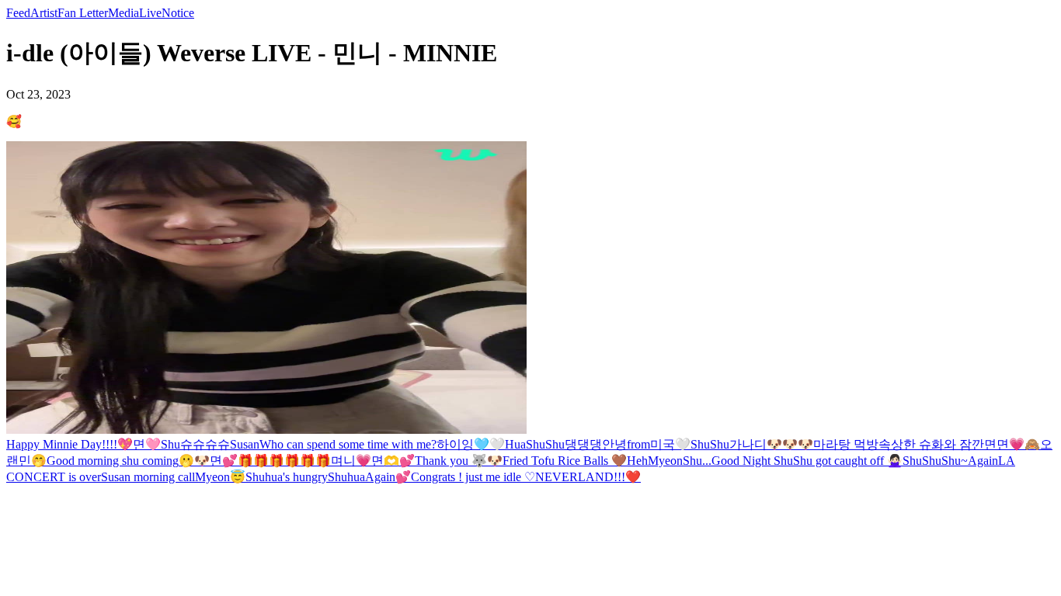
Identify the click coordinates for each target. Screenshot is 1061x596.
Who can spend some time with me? (348, 444)
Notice (178, 12)
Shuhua (346, 476)
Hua (515, 444)
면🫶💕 (393, 460)
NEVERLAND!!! (580, 476)
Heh (637, 460)
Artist (43, 12)
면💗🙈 (1018, 444)
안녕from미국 (638, 444)
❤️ (633, 476)
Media (123, 12)
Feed (18, 12)
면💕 (224, 460)
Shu (170, 444)
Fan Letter (82, 12)
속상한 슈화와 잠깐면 (937, 444)
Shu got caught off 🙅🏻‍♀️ (848, 460)
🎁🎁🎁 (261, 460)
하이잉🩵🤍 (471, 444)
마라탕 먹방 (845, 444)
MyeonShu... (679, 460)
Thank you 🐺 (451, 460)
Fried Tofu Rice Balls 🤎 (565, 460)
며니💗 (351, 460)
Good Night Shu (752, 460)
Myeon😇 (220, 476)
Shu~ (954, 460)
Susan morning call (148, 476)
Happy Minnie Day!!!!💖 (69, 444)
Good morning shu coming (113, 460)
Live (150, 12)
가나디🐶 (755, 444)
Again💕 (388, 476)
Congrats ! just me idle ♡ (473, 476)
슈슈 (192, 444)
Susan (244, 444)
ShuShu (922, 460)
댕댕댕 (583, 444)
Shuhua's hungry (286, 476)
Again (983, 460)
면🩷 (147, 444)
